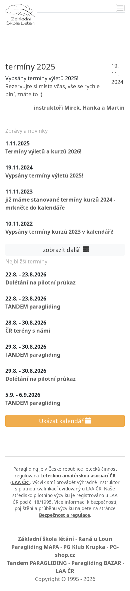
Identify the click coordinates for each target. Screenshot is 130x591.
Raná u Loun (95, 539)
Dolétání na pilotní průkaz (40, 282)
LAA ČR (65, 571)
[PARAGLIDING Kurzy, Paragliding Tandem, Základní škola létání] (20, 14)
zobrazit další (62, 250)
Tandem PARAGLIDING (37, 563)
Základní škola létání (46, 539)
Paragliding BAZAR (96, 563)
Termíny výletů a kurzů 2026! (43, 151)
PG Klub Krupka (84, 547)
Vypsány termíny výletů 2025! (44, 175)
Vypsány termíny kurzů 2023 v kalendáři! (59, 231)
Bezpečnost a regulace (64, 515)
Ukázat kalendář (62, 421)
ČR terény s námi (27, 330)
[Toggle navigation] (120, 8)
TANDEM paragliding (32, 306)
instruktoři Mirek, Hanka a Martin (79, 107)
